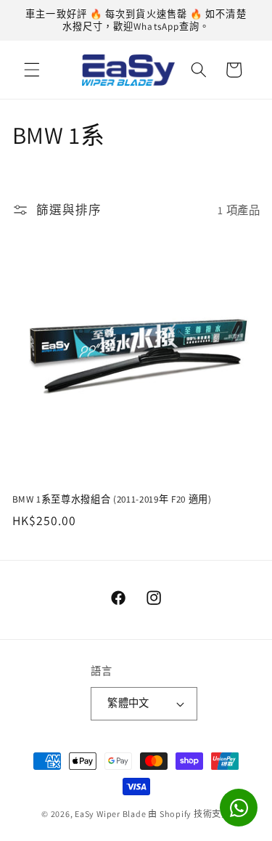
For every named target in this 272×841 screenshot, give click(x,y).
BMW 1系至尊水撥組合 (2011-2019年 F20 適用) (112, 499)
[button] (32, 69)
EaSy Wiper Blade (110, 813)
